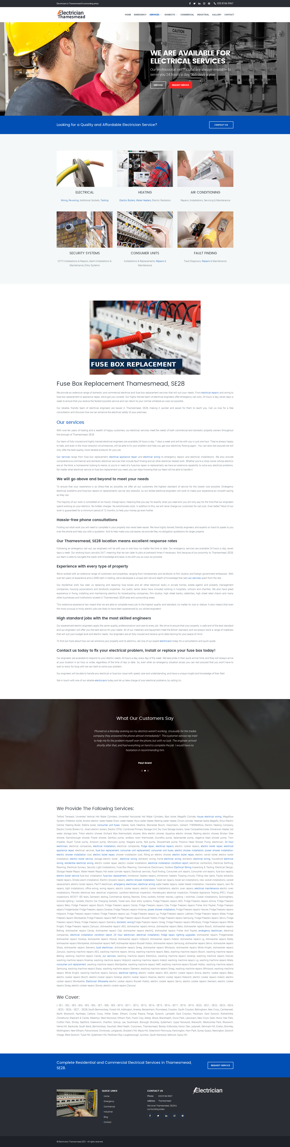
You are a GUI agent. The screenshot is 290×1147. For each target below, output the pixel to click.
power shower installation (219, 850)
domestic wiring (125, 922)
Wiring (64, 200)
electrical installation (104, 846)
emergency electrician (125, 884)
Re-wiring (74, 200)
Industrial (203, 14)
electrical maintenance (207, 888)
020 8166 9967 (225, 3)
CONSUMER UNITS (145, 253)
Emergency (140, 14)
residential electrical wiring (78, 863)
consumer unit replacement (135, 850)
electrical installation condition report (168, 863)
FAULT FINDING (205, 253)
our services (194, 578)
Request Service (180, 85)
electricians (166, 641)
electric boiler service (81, 858)
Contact (229, 14)
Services (154, 14)
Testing (104, 200)
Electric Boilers (127, 200)
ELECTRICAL (85, 192)
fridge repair (147, 846)
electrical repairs (210, 392)
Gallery (216, 14)
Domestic (170, 14)
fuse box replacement (107, 850)
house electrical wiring (209, 816)
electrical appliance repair (123, 456)
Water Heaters (143, 200)
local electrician (104, 947)
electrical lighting (128, 972)
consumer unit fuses (108, 825)
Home (128, 14)
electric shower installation (189, 850)
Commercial (187, 14)
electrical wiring (151, 456)
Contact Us (221, 125)
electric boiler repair (211, 846)
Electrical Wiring (182, 867)
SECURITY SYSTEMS (84, 253)
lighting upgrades (186, 934)
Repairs (160, 261)
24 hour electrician (124, 934)
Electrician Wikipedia (97, 981)
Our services (70, 422)
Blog (106, 1116)
